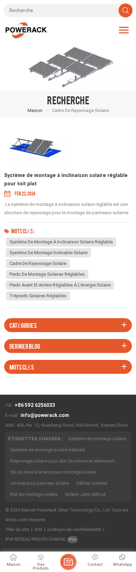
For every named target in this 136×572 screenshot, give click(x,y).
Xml (38, 529)
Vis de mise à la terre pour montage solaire (53, 472)
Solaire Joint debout (85, 494)
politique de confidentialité (74, 529)
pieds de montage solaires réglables (47, 274)
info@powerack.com (45, 415)
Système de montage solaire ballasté (47, 449)
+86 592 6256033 (35, 405)
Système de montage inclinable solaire (48, 252)
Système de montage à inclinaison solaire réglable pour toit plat (66, 179)
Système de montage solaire (97, 438)
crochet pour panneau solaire (39, 483)
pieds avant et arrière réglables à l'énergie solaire (60, 285)
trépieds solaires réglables (38, 295)
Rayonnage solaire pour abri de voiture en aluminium (62, 461)
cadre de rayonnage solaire (37, 263)
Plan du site (17, 529)
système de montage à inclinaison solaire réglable (61, 241)
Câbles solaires (91, 483)
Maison (35, 110)
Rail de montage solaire (34, 494)
